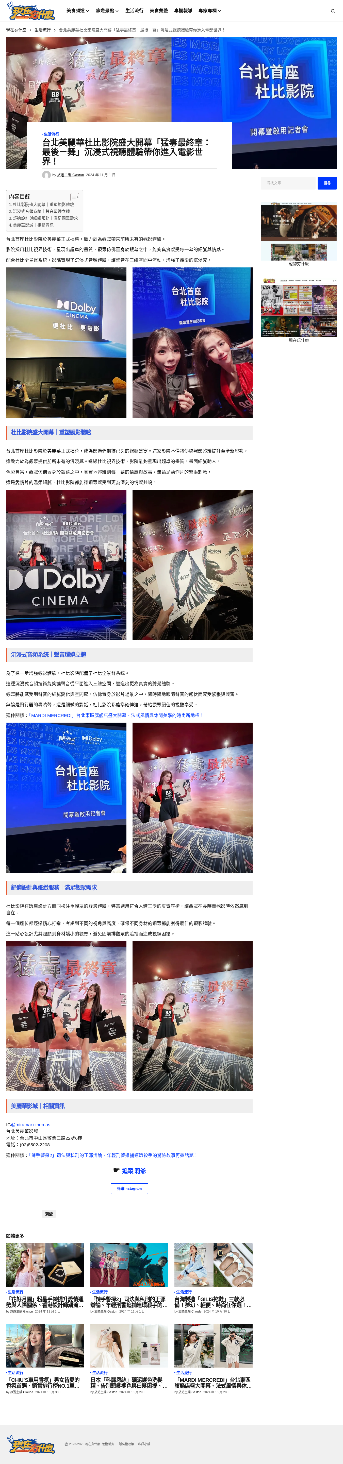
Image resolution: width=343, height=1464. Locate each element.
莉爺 (49, 1214)
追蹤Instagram (129, 1188)
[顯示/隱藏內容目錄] (72, 197)
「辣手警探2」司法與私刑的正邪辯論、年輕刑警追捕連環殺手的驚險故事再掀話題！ (113, 1155)
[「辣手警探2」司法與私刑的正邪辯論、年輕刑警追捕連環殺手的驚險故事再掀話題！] (129, 1265)
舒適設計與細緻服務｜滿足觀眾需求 (45, 218)
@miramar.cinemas (30, 1124)
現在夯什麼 (16, 30)
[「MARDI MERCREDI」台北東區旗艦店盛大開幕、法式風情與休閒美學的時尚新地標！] (213, 1346)
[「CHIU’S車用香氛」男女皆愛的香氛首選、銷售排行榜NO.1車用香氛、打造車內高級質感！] (45, 1346)
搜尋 (327, 183)
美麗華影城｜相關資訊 (33, 225)
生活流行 (43, 30)
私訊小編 (144, 1444)
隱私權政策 (126, 1444)
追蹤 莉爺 (134, 1171)
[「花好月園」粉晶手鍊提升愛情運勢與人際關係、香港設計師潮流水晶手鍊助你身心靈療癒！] (45, 1265)
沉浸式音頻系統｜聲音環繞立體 (41, 211)
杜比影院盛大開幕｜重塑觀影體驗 (43, 204)
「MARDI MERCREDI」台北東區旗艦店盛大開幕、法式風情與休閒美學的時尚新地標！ (116, 715)
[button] (333, 11)
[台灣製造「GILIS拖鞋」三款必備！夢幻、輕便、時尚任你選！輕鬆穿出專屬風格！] (213, 1265)
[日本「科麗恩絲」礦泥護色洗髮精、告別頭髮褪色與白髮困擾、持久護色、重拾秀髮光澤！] (129, 1346)
